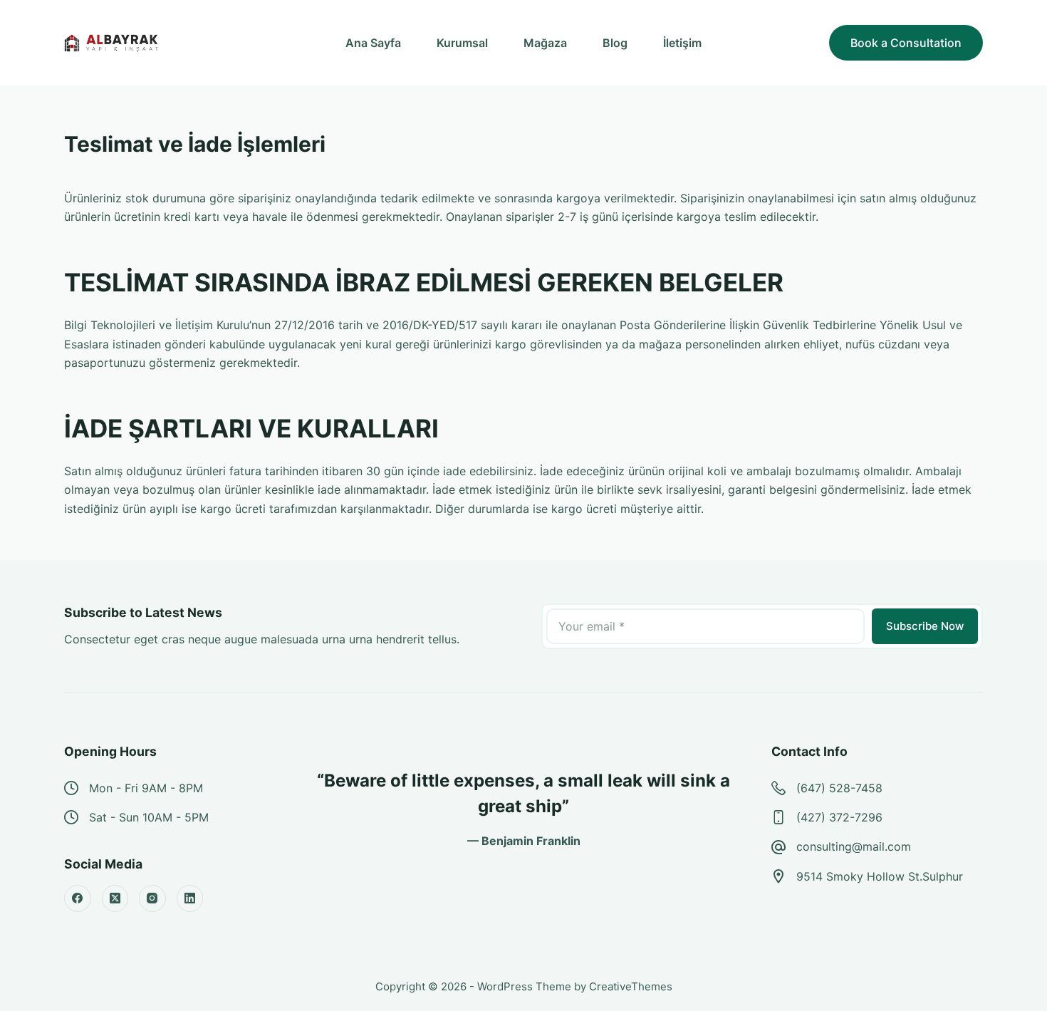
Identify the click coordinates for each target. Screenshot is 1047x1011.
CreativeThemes (630, 986)
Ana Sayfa (373, 43)
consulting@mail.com (853, 846)
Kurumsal (462, 43)
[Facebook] (77, 898)
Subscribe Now (925, 626)
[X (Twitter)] (115, 898)
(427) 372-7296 (839, 817)
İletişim (682, 43)
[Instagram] (152, 898)
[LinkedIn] (190, 898)
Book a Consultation (906, 43)
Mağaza (545, 43)
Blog (615, 43)
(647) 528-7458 (839, 788)
